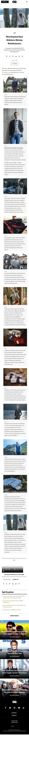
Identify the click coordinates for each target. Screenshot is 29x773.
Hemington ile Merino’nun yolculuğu (14, 574)
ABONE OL (5, 1)
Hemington (5, 72)
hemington (15, 579)
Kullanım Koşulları (14, 722)
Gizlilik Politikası (14, 720)
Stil (14, 33)
